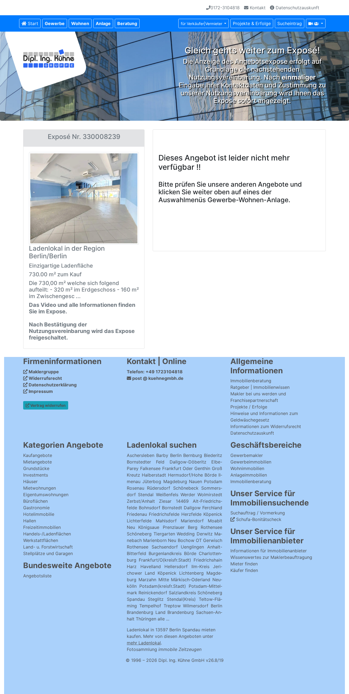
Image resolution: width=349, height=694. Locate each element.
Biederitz (213, 455)
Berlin (176, 455)
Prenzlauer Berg (180, 527)
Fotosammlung (164, 649)
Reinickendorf (153, 592)
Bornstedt (172, 507)
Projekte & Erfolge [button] (252, 23)
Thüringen (146, 619)
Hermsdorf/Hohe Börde (192, 475)
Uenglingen (192, 547)
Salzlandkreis (182, 592)
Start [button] (32, 23)
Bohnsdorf (149, 507)
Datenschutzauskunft (296, 7)
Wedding (186, 534)
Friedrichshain (208, 560)
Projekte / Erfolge (248, 407)
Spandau (136, 599)
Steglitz (156, 599)
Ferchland (212, 507)
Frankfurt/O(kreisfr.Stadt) (165, 560)
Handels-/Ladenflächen (47, 534)
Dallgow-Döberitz (188, 462)
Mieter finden (244, 563)
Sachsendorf (165, 547)
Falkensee (150, 468)
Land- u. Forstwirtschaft (48, 547)
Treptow (172, 605)
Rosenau (135, 488)
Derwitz (205, 534)
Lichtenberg (191, 573)
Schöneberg (139, 534)
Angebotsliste (37, 575)
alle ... (163, 619)
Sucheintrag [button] (289, 23)
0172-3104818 (225, 7)
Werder (187, 494)
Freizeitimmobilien (42, 527)
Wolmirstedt (209, 494)
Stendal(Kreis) (181, 599)
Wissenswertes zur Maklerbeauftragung (271, 557)
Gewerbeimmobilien (250, 462)
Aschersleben (140, 455)
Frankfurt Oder (177, 468)
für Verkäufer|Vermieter (202, 23)
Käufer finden (244, 570)
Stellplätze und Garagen (48, 553)
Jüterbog (151, 481)
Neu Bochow (181, 540)
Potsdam (213, 481)
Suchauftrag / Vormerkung (257, 513)
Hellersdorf (176, 566)
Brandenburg (140, 612)
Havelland (150, 566)
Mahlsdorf (166, 520)
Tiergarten (164, 534)
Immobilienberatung (250, 380)
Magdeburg (175, 481)
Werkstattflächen (40, 540)
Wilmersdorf (195, 605)
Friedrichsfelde (164, 514)
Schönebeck (185, 488)
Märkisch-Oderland (190, 579)
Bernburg (192, 455)
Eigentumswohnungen (45, 494)
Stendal (146, 494)
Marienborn (155, 540)
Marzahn (147, 579)
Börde (190, 553)
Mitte (163, 579)
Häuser (30, 481)
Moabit (215, 520)
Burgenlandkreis (165, 553)
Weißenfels (167, 494)
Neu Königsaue (143, 527)
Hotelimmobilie (38, 514)
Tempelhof (150, 605)
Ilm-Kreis (200, 566)
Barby (162, 455)
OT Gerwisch (209, 540)
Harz (132, 566)
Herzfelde (191, 514)
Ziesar (165, 501)
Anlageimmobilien (248, 475)
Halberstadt (155, 475)
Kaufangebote (37, 455)
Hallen (29, 520)
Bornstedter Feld (145, 462)
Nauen (195, 481)
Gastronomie (36, 507)
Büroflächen (35, 501)
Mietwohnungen (39, 488)
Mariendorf (192, 520)
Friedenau (137, 514)
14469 (182, 501)
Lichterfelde (139, 520)
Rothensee (211, 527)
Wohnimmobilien (247, 468)
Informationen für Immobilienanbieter (268, 550)
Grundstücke (36, 468)
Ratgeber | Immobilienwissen (260, 387)
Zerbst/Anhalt (141, 501)
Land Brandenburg (174, 612)
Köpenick (212, 514)
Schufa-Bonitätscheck (258, 519)
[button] (54, 23)
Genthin (202, 468)
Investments (35, 475)
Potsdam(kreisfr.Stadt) (162, 586)
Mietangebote (37, 462)
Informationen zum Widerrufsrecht (265, 426)
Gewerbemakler (246, 455)
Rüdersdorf (158, 488)
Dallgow (192, 507)
